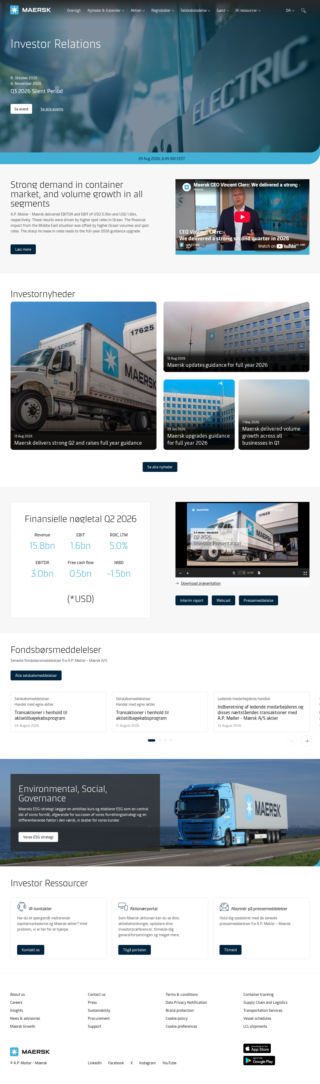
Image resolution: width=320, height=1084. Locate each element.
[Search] (303, 10)
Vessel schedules (257, 1018)
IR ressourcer (246, 10)
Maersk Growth (22, 1026)
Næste (306, 740)
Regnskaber (161, 10)
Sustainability (99, 1010)
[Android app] (259, 1060)
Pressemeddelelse (258, 600)
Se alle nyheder (160, 466)
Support (94, 1026)
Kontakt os (31, 949)
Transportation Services (262, 1010)
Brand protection (180, 1010)
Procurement (99, 1018)
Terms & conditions (182, 994)
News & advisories (25, 1018)
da (288, 10)
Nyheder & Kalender (104, 10)
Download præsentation (201, 583)
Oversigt (74, 10)
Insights (16, 1010)
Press (92, 1002)
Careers (16, 1002)
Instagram (147, 1062)
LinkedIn (95, 1062)
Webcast (223, 600)
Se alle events (52, 108)
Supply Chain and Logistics (265, 1002)
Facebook (116, 1062)
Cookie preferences (181, 1026)
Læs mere (23, 249)
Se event (21, 108)
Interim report (191, 600)
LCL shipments (255, 1026)
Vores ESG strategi (38, 836)
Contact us (96, 994)
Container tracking (258, 994)
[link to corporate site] (30, 10)
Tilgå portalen (134, 949)
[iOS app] (257, 1048)
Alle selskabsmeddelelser (36, 675)
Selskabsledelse (194, 10)
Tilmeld (230, 949)
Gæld (221, 10)
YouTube (169, 1062)
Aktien (136, 10)
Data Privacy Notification (186, 1002)
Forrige (291, 740)
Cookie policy (177, 1018)
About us (17, 994)
